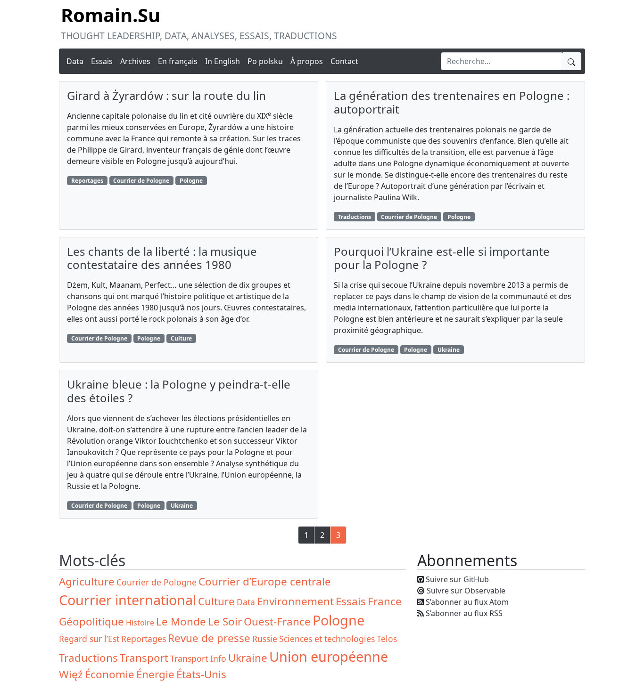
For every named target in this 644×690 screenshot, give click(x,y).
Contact (344, 61)
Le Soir (225, 621)
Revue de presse (209, 638)
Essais (102, 61)
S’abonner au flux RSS (464, 613)
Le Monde (181, 621)
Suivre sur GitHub (457, 579)
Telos (387, 638)
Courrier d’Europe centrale (264, 581)
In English (222, 61)
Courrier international (127, 600)
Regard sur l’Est (89, 638)
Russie (264, 638)
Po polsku (265, 61)
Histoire (140, 622)
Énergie (155, 674)
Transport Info (198, 658)
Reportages (87, 181)
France (385, 601)
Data (74, 61)
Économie (109, 674)
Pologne (191, 181)
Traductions (354, 217)
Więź (71, 674)
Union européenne (328, 656)
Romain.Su (110, 15)
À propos (306, 61)
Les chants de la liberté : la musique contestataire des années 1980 (162, 258)
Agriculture (87, 581)
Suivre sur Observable (466, 590)
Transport (144, 657)
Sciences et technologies (327, 638)
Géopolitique (91, 621)
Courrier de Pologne (141, 181)
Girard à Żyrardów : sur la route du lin (166, 95)
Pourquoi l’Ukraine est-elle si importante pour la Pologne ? (442, 258)
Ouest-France (277, 621)
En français (178, 61)
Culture (181, 338)
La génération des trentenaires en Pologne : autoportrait (452, 102)
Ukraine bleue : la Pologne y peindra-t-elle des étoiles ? (178, 391)
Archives (135, 61)
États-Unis (201, 674)
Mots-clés (92, 560)
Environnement (295, 601)
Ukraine (449, 350)
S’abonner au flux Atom (467, 602)
